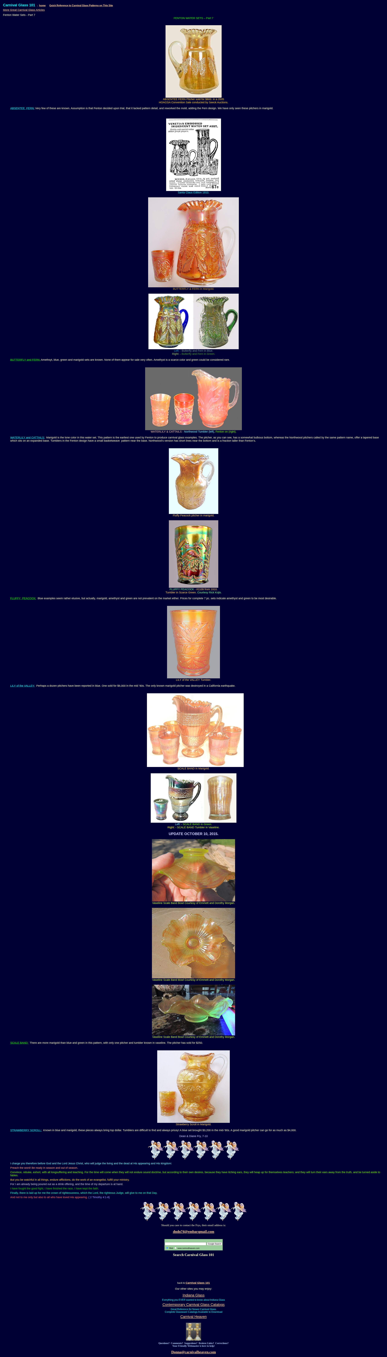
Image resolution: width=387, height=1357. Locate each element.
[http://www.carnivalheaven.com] (193, 1340)
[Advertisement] (193, 1269)
